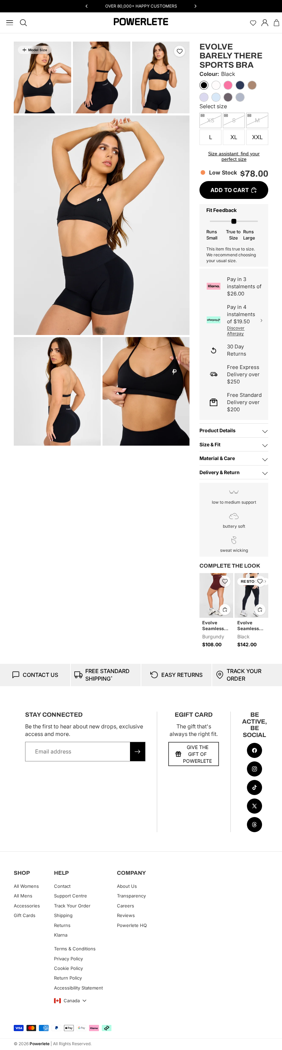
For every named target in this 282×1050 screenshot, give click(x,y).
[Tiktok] (254, 787)
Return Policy (68, 978)
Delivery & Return (219, 472)
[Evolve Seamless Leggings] (251, 595)
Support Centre (70, 895)
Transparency (131, 895)
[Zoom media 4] (101, 225)
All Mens (23, 895)
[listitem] (203, 85)
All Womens (26, 886)
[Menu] (8, 22)
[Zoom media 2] (101, 77)
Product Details (217, 430)
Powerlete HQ (132, 925)
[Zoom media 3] (160, 77)
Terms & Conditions (75, 948)
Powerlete (40, 1043)
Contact (62, 886)
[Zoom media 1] (42, 77)
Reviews (126, 915)
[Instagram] (254, 769)
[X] (254, 806)
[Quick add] (224, 609)
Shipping (63, 915)
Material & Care (217, 458)
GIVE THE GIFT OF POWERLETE (197, 753)
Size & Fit (209, 444)
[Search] (23, 22)
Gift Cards (24, 915)
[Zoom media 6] (145, 391)
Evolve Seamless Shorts (213, 626)
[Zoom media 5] (57, 391)
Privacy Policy (68, 958)
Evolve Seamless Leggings (248, 626)
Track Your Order (72, 905)
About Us (127, 886)
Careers (125, 905)
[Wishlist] (253, 22)
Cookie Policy (68, 968)
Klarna (60, 935)
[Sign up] (137, 751)
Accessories (27, 905)
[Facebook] (254, 750)
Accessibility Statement (78, 988)
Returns (62, 925)
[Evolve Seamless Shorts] (216, 595)
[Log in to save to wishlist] (179, 51)
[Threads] (254, 824)
